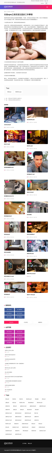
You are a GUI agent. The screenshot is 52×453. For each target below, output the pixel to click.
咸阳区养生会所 (42, 406)
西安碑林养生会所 (31, 119)
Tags (45, 0)
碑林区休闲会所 (18, 420)
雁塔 (7, 223)
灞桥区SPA (36, 416)
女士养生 (10, 317)
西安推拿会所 (7, 294)
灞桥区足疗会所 (9, 416)
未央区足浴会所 (7, 124)
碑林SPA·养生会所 (31, 294)
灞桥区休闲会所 (18, 416)
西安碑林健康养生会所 (9, 167)
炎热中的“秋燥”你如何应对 (10, 354)
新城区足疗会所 (15, 427)
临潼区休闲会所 (9, 434)
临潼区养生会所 (18, 434)
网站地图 (37, 0)
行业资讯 (26, 322)
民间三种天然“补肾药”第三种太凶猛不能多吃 (13, 376)
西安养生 (14, 399)
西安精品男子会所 (31, 174)
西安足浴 (33, 423)
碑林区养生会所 (28, 420)
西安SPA (21, 399)
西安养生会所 (29, 399)
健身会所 (20, 342)
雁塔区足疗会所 (9, 413)
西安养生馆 (34, 430)
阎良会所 (7, 427)
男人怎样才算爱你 (8, 372)
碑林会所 (22, 409)
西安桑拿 (37, 399)
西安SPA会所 (7, 144)
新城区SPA (16, 423)
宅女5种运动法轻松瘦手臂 (10, 359)
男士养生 (20, 313)
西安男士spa (18, 92)
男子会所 (10, 335)
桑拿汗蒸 (10, 342)
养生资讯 (12, 11)
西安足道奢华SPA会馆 (9, 276)
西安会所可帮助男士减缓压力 (15, 98)
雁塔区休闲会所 (18, 413)
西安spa (9, 92)
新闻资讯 (8, 11)
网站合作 (30, 443)
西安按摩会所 (31, 402)
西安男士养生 (22, 402)
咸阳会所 (7, 402)
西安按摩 (37, 409)
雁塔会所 (15, 406)
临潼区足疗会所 (42, 430)
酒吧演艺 (10, 339)
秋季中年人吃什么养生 (9, 350)
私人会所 (20, 331)
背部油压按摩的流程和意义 (14, 100)
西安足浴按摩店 (7, 252)
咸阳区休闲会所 (33, 406)
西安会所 (7, 399)
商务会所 (20, 335)
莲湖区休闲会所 (42, 427)
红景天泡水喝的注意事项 (10, 385)
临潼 (7, 181)
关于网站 (24, 443)
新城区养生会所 (25, 427)
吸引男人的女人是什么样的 (10, 368)
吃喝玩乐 (20, 317)
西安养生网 (29, 409)
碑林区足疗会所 (9, 420)
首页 (6, 11)
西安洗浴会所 (7, 234)
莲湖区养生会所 (9, 430)
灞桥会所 (15, 409)
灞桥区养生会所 (28, 416)
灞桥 (7, 109)
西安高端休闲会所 (8, 216)
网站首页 (33, 0)
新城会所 (33, 427)
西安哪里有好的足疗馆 (9, 196)
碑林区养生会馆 (30, 253)
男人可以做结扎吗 (8, 389)
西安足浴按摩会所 (31, 234)
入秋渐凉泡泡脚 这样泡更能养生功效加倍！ (13, 381)
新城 (30, 109)
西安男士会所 (30, 146)
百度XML (41, 0)
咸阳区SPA (8, 409)
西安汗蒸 (36, 413)
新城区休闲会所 (25, 423)
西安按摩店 (29, 214)
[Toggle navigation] (47, 7)
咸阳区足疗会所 (23, 406)
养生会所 (10, 331)
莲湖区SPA (17, 430)
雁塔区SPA (8, 406)
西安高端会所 (25, 430)
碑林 (7, 132)
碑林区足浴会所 (30, 192)
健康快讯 (10, 313)
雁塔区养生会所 (28, 413)
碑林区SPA (36, 420)
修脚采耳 (20, 339)
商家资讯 (20, 309)
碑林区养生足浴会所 (31, 273)
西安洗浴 (14, 402)
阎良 (30, 203)
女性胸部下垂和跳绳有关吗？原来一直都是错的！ (14, 363)
